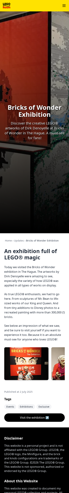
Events (10, 406)
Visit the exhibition (34, 418)
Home (8, 240)
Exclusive (44, 406)
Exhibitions (26, 406)
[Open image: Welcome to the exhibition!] (26, 363)
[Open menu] (64, 5)
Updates (19, 240)
